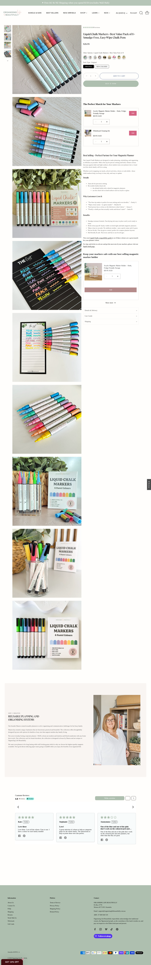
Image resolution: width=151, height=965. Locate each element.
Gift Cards (11, 924)
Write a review (109, 798)
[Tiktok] (111, 929)
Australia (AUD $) (13, 952)
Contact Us (11, 906)
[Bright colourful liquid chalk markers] (7, 28)
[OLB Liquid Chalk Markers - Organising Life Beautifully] (7, 45)
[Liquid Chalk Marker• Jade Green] (124, 57)
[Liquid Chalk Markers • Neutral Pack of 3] (100, 57)
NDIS (106, 13)
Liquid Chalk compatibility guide (101, 238)
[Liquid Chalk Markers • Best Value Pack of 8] (85, 57)
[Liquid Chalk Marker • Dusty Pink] (114, 57)
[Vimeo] (106, 929)
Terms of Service (55, 902)
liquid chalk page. (89, 246)
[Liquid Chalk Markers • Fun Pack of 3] (95, 57)
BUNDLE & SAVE (35, 13)
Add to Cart (119, 76)
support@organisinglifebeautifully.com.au (112, 911)
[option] (7, 29)
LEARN (95, 13)
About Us (11, 902)
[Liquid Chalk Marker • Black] (105, 57)
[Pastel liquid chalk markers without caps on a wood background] (7, 37)
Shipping (11, 912)
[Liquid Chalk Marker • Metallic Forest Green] (119, 57)
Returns (10, 915)
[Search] (141, 13)
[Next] (7, 60)
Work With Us (12, 918)
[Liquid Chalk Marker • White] (109, 57)
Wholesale (11, 921)
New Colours (101, 66)
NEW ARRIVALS (69, 13)
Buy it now (110, 84)
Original (88, 66)
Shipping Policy (55, 909)
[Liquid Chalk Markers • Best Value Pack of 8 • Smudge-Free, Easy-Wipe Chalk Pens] (7, 53)
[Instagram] (100, 929)
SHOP (82, 13)
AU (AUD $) (120, 13)
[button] (88, 27)
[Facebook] (95, 929)
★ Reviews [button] (149, 484)
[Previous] (7, 22)
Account (133, 13)
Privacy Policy (54, 906)
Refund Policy (54, 912)
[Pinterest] (117, 929)
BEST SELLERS (52, 13)
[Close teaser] (23, 959)
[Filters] (127, 798)
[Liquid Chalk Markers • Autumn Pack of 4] (90, 57)
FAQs (9, 909)
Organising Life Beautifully (19, 958)
